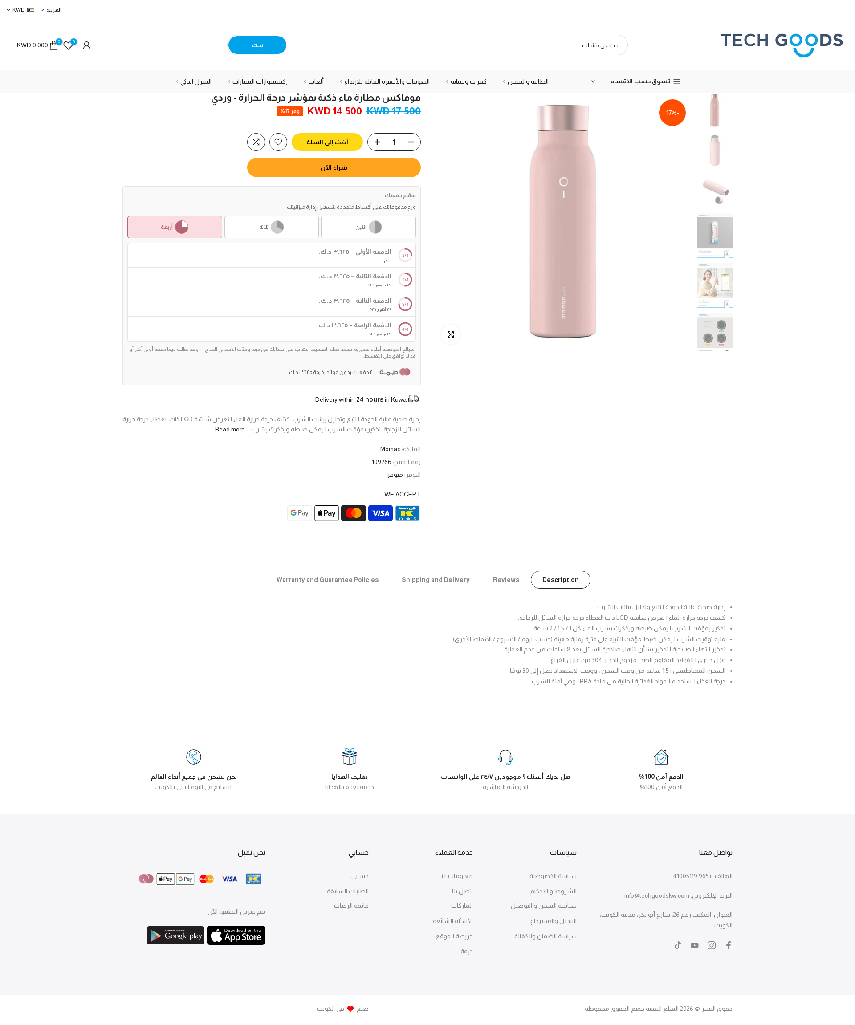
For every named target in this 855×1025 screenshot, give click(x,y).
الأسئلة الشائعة (453, 920)
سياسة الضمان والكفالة (545, 936)
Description (560, 579)
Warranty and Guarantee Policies (328, 579)
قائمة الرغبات (351, 905)
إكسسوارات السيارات (260, 81)
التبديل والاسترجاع (553, 920)
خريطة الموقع (454, 936)
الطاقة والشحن (528, 81)
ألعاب (316, 81)
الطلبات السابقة (348, 891)
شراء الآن (334, 167)
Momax (390, 448)
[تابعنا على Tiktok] (678, 945)
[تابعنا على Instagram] (712, 945)
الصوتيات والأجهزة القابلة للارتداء (387, 81)
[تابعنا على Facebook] (729, 945)
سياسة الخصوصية (553, 875)
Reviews (506, 579)
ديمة (466, 951)
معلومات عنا (456, 875)
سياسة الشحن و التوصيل (544, 905)
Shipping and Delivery (436, 579)
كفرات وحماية (469, 81)
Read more (230, 429)
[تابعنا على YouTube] (695, 945)
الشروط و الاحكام (553, 891)
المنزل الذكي (196, 81)
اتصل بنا (462, 891)
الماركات (462, 905)
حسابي (360, 875)
